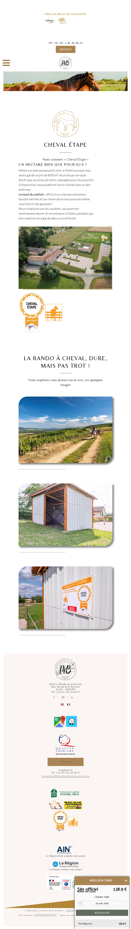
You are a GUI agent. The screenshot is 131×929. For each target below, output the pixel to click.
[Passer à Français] (69, 704)
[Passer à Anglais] (62, 704)
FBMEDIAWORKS (45, 914)
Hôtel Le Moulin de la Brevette (65, 13)
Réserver (65, 49)
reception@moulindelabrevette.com (66, 776)
